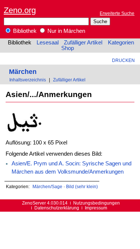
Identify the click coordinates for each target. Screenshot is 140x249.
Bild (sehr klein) (82, 186)
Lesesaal (48, 43)
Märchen (23, 71)
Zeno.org (20, 10)
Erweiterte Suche (117, 13)
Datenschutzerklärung (56, 207)
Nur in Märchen (65, 31)
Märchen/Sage (47, 186)
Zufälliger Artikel (83, 43)
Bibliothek (24, 31)
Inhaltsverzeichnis (27, 79)
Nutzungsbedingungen (96, 202)
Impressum (96, 207)
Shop (67, 48)
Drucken (123, 60)
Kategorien (121, 43)
